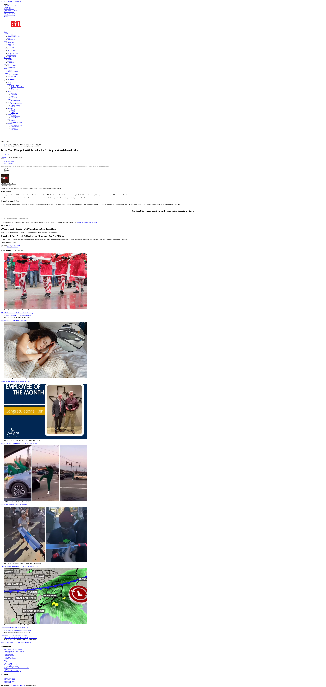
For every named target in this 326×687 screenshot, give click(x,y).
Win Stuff (6, 64)
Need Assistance (8, 654)
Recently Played (11, 50)
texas (18, 245)
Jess (8, 38)
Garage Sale (7, 7)
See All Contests (11, 65)
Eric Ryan (3, 157)
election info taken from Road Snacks (87, 222)
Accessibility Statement (10, 665)
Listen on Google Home (10, 10)
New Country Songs (9, 15)
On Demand (10, 47)
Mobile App (10, 44)
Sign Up (9, 59)
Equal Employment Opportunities (13, 649)
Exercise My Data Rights (11, 666)
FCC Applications (9, 657)
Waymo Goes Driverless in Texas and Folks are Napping (16, 381)
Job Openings (11, 79)
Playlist (6, 48)
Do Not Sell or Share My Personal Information (16, 668)
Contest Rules (11, 67)
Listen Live (10, 42)
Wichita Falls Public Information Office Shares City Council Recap (19, 443)
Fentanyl (14, 245)
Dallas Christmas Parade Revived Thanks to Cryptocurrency (17, 313)
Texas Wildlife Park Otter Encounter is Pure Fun (14, 635)
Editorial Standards (9, 655)
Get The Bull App (9, 9)
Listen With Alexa (9, 12)
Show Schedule (11, 35)
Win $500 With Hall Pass (11, 6)
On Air (6, 33)
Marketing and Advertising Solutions (14, 651)
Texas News (14, 247)
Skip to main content (6, 1)
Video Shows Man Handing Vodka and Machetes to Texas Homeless (19, 566)
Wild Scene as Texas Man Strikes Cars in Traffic (14, 504)
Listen (5, 41)
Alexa (9, 45)
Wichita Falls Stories (9, 13)
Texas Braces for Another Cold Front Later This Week (15, 627)
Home (5, 32)
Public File (7, 652)
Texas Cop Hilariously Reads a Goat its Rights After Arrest (16, 642)
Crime (9, 245)
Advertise (10, 77)
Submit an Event (11, 56)
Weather (9, 70)
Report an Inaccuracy (10, 658)
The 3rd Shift (11, 39)
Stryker (11, 225)
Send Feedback (11, 76)
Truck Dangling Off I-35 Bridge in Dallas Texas (13, 320)
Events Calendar (11, 55)
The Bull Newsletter (12, 71)
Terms (5, 660)
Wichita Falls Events (12, 53)
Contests (9, 61)
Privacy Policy (8, 663)
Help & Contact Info (13, 74)
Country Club (7, 58)
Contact (6, 73)
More (5, 68)
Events (6, 52)
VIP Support (10, 62)
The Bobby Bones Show (14, 36)
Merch (6, 16)
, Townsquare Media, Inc (18, 685)
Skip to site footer (16, 1)
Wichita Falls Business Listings (12, 671)
